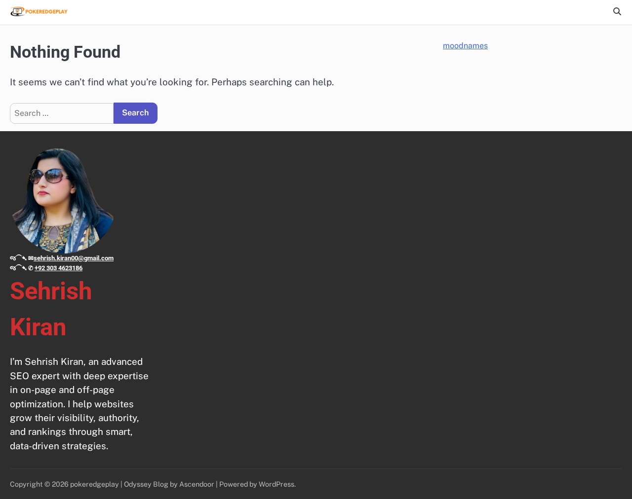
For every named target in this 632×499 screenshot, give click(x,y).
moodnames (465, 45)
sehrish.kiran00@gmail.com (74, 258)
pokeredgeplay (94, 484)
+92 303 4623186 (58, 268)
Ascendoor (196, 484)
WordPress (276, 484)
